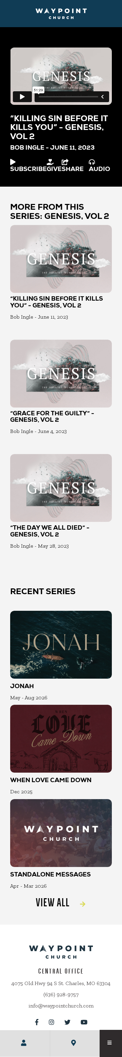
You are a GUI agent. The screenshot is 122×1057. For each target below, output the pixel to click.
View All (53, 902)
